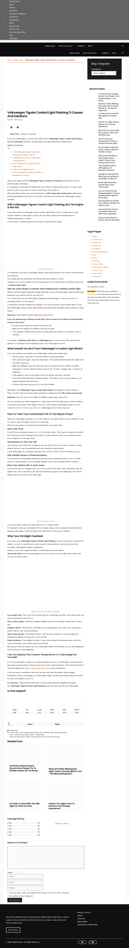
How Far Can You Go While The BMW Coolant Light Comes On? (42, 397)
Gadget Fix (81, 46)
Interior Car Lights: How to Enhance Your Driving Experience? (61, 806)
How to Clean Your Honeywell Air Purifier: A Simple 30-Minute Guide (108, 140)
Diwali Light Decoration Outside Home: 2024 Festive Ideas (107, 184)
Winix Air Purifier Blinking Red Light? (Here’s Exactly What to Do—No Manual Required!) (65, 771)
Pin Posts (96, 261)
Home (11, 23)
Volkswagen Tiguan (60, 732)
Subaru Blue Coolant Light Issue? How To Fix (35, 315)
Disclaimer (13, 11)
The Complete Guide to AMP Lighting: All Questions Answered (107, 167)
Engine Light (18, 60)
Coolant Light (14, 732)
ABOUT (80, 916)
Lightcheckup (92, 294)
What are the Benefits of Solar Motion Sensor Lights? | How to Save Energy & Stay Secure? (107, 159)
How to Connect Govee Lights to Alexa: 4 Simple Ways (27, 734)
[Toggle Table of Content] (8, 149)
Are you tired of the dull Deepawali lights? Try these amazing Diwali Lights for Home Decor (109, 194)
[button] (122, 46)
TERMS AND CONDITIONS (87, 925)
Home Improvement (65, 46)
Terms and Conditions (17, 14)
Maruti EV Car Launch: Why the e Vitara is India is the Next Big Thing (108, 132)
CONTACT (81, 919)
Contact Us (97, 246)
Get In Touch (13, 930)
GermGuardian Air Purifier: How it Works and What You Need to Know (109, 202)
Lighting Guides (50, 46)
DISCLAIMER (82, 922)
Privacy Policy (14, 1)
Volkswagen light (48, 732)
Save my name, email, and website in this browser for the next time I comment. (39, 893)
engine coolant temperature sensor (37, 668)
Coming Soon (14, 20)
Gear (11, 35)
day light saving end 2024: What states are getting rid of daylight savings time (108, 176)
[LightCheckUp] (11, 46)
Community (13, 38)
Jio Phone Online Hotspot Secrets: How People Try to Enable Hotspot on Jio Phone (23, 768)
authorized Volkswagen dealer (27, 408)
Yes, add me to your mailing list (21, 896)
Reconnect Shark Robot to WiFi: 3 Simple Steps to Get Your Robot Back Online (35, 737)
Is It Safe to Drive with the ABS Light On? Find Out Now (24, 804)
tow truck (37, 432)
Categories (96, 69)
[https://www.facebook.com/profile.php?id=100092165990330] (92, 942)
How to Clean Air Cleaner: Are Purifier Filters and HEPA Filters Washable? (108, 211)
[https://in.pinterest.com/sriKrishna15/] (82, 942)
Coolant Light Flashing (26, 732)
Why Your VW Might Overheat (24, 169)
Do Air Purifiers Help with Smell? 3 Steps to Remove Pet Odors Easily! (108, 149)
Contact (12, 8)
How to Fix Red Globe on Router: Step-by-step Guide (109, 218)
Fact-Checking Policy (17, 32)
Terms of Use (14, 26)
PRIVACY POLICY (84, 913)
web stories (13, 17)
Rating (10, 872)
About (11, 5)
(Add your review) (62, 823)
